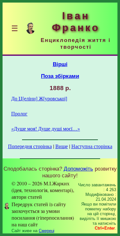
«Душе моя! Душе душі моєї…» (45, 128)
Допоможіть (78, 168)
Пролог (19, 113)
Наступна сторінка (91, 146)
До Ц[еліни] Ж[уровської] (39, 98)
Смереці (46, 230)
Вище (61, 146)
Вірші (60, 64)
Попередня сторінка (30, 146)
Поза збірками (60, 76)
